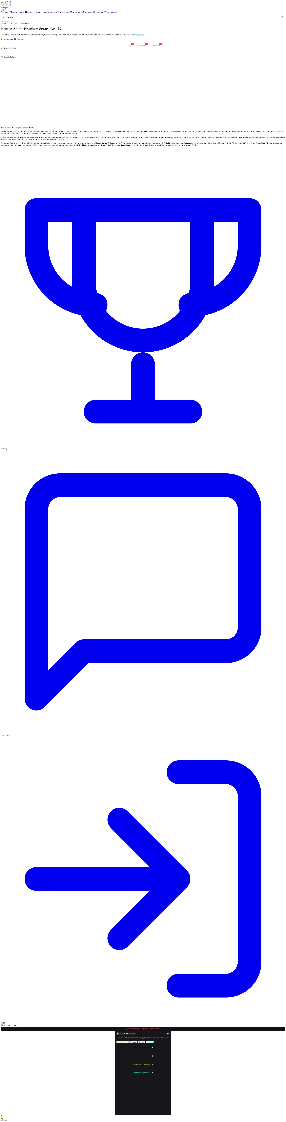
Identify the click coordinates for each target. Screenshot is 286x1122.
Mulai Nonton (8, 39)
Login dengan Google (138, 1028)
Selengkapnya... (139, 35)
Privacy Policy (24, 23)
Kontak (3, 23)
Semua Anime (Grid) (50, 12)
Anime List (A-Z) (33, 12)
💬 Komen (132, 1042)
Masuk (5, 21)
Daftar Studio (77, 12)
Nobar (131, 45)
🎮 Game (149, 1042)
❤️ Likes (141, 1042)
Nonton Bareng (111, 12)
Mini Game (99, 12)
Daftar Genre (65, 12)
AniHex (9, 2)
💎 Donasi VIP (122, 1042)
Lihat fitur (20, 39)
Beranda (6, 12)
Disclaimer (14, 23)
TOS (8, 23)
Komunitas (88, 12)
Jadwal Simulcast (18, 12)
